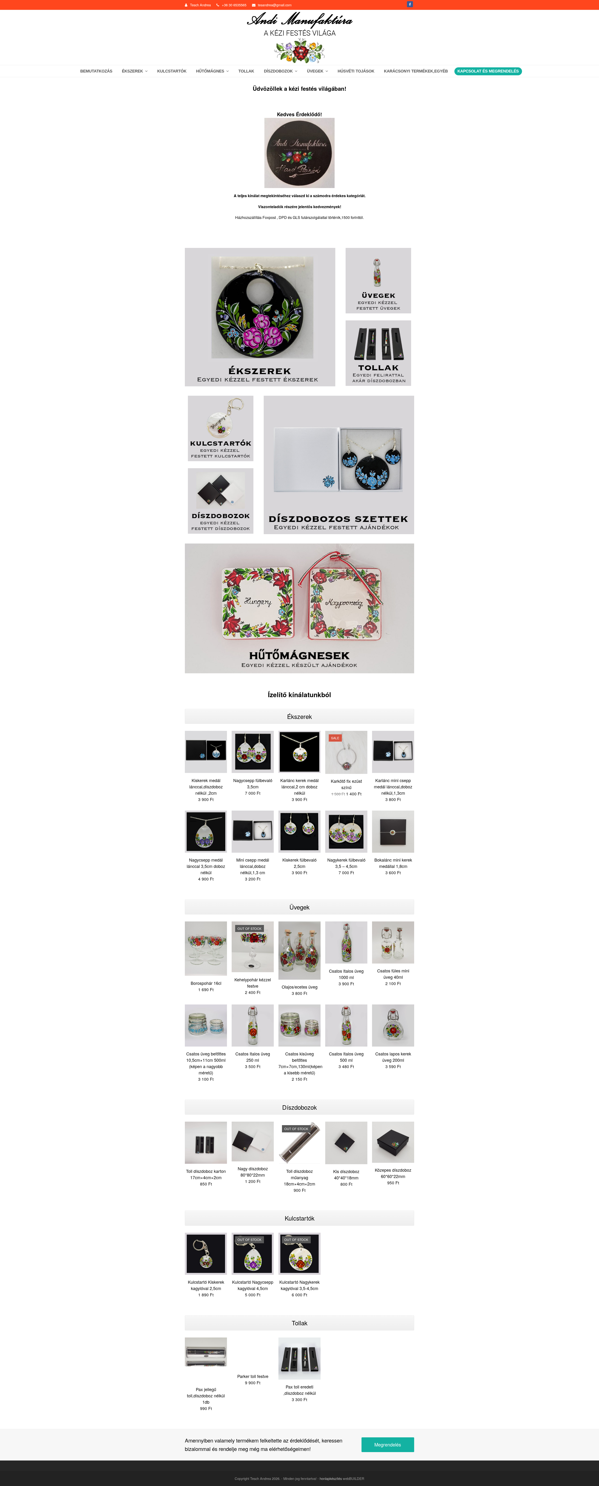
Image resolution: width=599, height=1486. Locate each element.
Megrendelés (387, 1444)
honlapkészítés (331, 1478)
